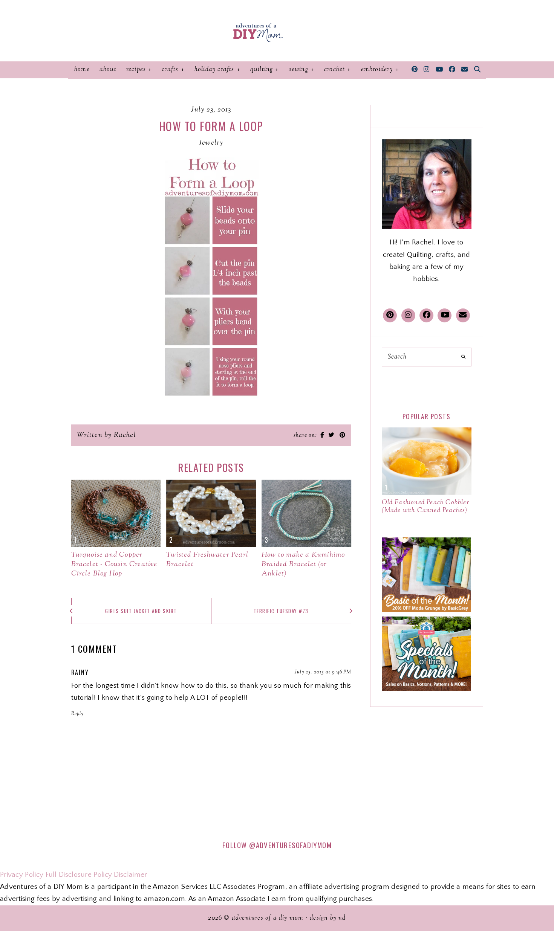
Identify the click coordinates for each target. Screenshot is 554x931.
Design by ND (328, 918)
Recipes (136, 69)
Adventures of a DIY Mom (268, 918)
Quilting (261, 69)
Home (82, 69)
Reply (77, 714)
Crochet (334, 69)
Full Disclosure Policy (79, 875)
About (107, 69)
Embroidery (377, 69)
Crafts (170, 69)
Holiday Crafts (214, 69)
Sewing (298, 69)
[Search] (463, 357)
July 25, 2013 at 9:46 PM (323, 672)
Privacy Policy (21, 875)
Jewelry (211, 143)
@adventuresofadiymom (290, 844)
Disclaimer (130, 875)
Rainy (80, 672)
